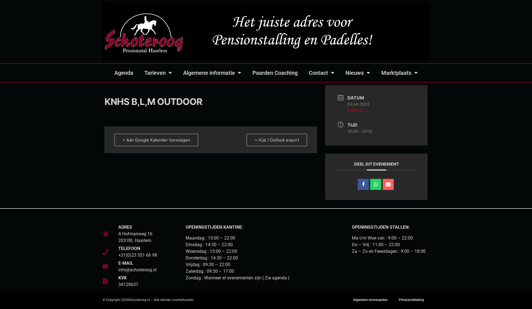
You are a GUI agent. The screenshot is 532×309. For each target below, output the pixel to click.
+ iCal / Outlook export (277, 140)
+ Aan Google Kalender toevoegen (156, 140)
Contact (318, 72)
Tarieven (155, 72)
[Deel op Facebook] (363, 184)
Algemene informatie (209, 72)
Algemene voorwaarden (370, 300)
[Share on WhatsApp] (375, 184)
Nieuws (355, 72)
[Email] (388, 184)
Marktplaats (396, 72)
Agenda (123, 72)
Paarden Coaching (275, 72)
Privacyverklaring (411, 300)
